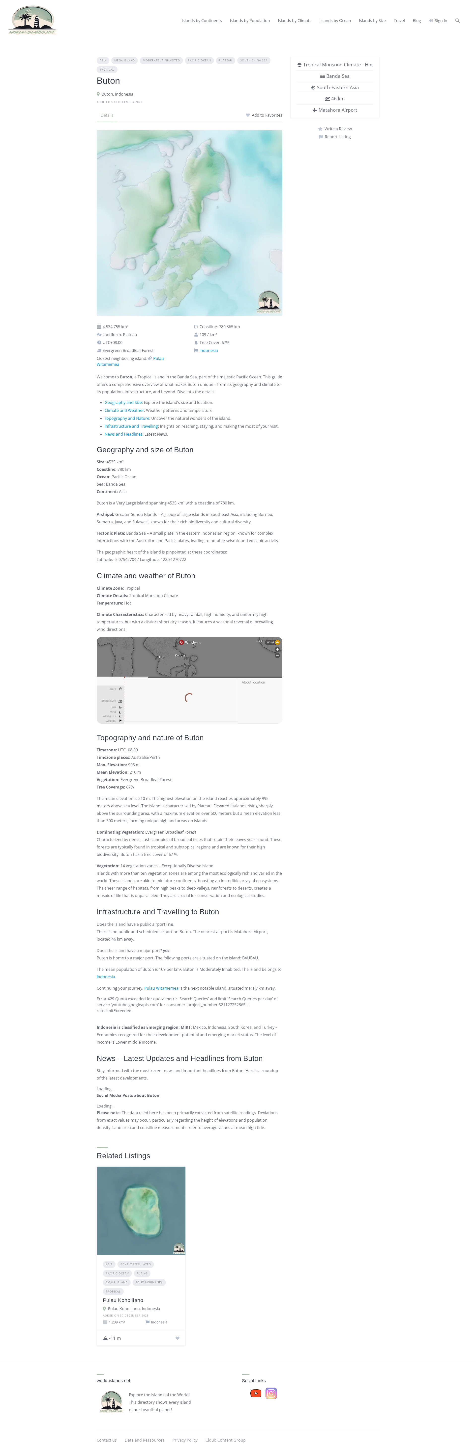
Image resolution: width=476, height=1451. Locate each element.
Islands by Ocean (335, 20)
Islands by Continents (202, 20)
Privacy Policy (185, 1440)
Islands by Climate (295, 20)
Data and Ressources (144, 1440)
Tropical (107, 69)
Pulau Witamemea (161, 988)
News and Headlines (124, 434)
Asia (103, 60)
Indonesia (208, 350)
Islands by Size (372, 20)
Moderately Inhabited (161, 60)
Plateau (225, 60)
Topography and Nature (127, 418)
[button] (457, 20)
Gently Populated (135, 1264)
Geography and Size (123, 402)
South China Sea (254, 60)
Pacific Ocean (199, 60)
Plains (142, 1273)
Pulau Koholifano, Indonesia (134, 1308)
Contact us (107, 1440)
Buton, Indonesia (117, 94)
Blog (417, 20)
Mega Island (124, 60)
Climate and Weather (124, 410)
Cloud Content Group (226, 1440)
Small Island (117, 1282)
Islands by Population (250, 20)
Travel (399, 20)
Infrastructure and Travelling (131, 426)
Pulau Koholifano (123, 1300)
